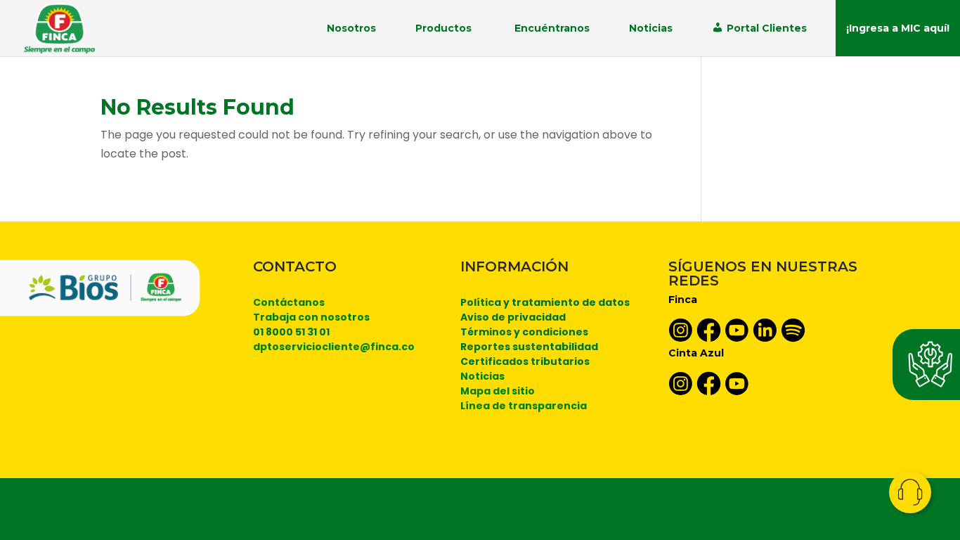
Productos (443, 28)
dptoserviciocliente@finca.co (334, 347)
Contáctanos (289, 302)
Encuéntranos (552, 28)
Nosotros (351, 28)
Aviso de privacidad (513, 317)
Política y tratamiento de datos (545, 302)
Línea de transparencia (523, 406)
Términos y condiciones (524, 332)
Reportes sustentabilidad (529, 347)
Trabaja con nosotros (311, 317)
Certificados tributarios (525, 361)
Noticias (651, 28)
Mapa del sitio (497, 391)
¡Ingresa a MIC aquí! (897, 28)
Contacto (910, 492)
